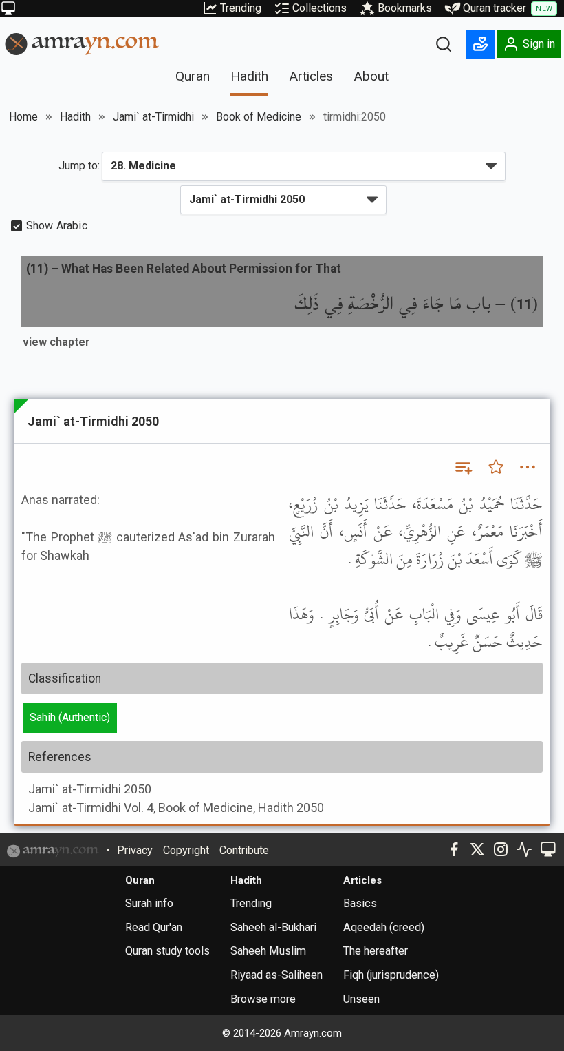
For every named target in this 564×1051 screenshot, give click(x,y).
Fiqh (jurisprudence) (391, 974)
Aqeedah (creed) (383, 927)
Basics (360, 903)
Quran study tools (167, 950)
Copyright (186, 850)
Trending (240, 7)
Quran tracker (507, 7)
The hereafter (375, 950)
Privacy (135, 850)
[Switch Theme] (8, 8)
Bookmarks (405, 7)
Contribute (244, 850)
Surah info (149, 903)
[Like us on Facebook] (454, 849)
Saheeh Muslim (268, 950)
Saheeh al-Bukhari (273, 927)
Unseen (361, 999)
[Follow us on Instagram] (500, 849)
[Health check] (524, 849)
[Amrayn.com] (82, 43)
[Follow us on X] (477, 849)
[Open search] (443, 44)
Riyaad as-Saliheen (276, 974)
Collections (319, 7)
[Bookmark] (495, 466)
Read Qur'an (153, 927)
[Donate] (480, 44)
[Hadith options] (527, 466)
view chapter (56, 341)
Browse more (263, 999)
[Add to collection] (462, 466)
